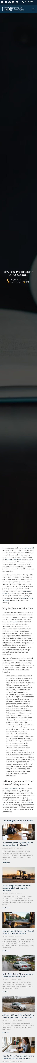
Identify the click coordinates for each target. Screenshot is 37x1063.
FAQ (27, 282)
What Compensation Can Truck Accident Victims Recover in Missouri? (16, 888)
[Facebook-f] (2, 2)
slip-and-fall (29, 548)
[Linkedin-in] (13, 2)
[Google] (17, 2)
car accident (15, 622)
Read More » (6, 862)
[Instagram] (6, 2)
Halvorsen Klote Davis (13, 559)
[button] (33, 9)
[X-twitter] (9, 2)
